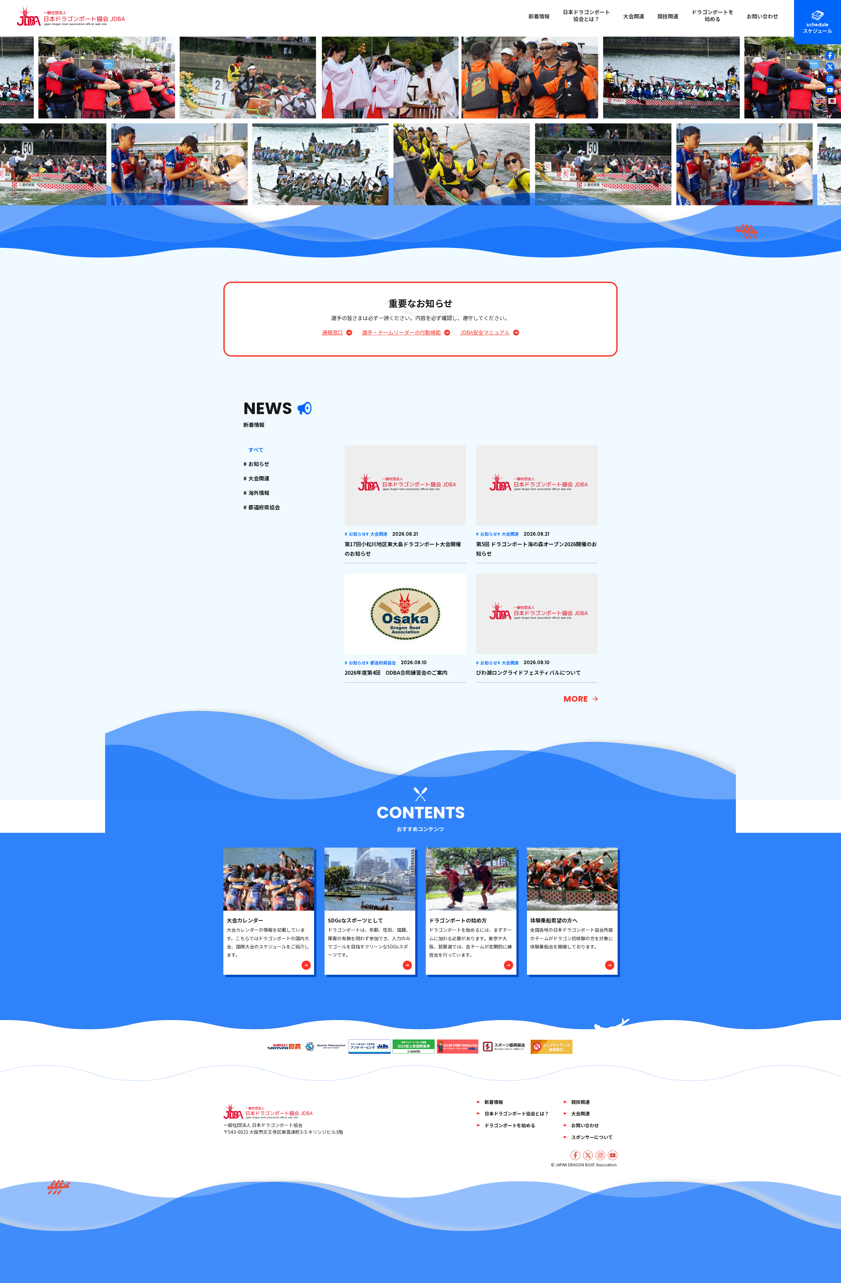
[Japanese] (832, 101)
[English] (820, 101)
